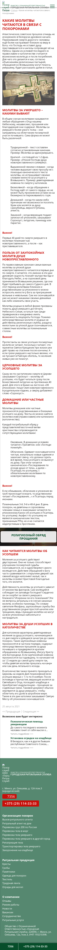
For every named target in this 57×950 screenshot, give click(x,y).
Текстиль (7, 879)
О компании (10, 897)
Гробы (6, 867)
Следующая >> (31, 711)
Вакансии (7, 912)
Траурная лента (11, 883)
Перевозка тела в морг (15, 831)
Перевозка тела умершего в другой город (26, 838)
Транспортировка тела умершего (21, 846)
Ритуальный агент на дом (16, 823)
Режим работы (10, 904)
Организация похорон (17, 815)
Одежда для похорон (14, 875)
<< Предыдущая (11, 711)
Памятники (8, 871)
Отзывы (6, 900)
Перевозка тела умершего (17, 834)
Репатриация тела (12, 842)
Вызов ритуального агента (17, 819)
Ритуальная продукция (18, 860)
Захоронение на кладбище (17, 850)
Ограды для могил (12, 887)
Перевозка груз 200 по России (19, 827)
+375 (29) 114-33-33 (21, 803)
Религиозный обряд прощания (28, 536)
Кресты (6, 864)
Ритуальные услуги (13, 920)
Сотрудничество (11, 916)
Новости (7, 908)
